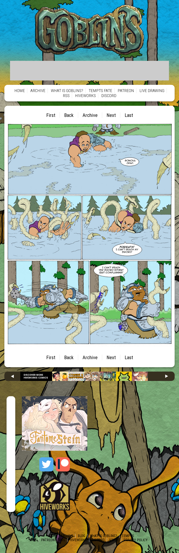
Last (129, 115)
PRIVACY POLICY (135, 540)
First (50, 115)
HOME (19, 90)
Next (111, 115)
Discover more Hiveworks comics (36, 376)
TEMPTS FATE (100, 90)
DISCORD (108, 95)
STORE (114, 540)
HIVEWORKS (85, 95)
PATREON (126, 90)
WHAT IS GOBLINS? (67, 90)
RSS (66, 95)
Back (69, 115)
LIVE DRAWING (151, 90)
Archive (90, 115)
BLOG (81, 536)
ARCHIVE (37, 90)
